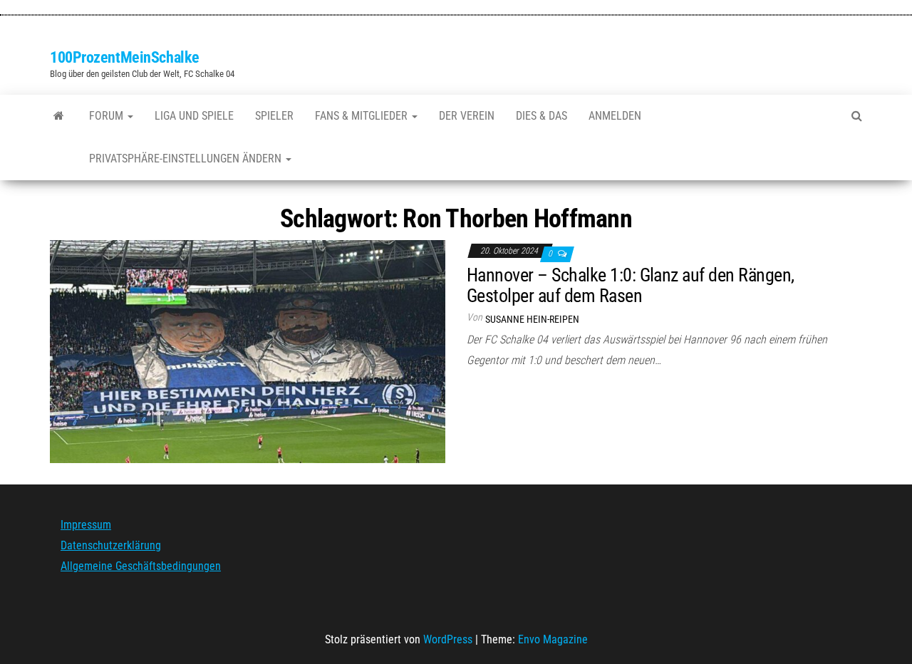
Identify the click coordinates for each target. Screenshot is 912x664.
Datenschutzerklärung (111, 545)
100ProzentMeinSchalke (125, 57)
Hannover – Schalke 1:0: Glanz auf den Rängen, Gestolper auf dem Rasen (630, 285)
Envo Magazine (553, 639)
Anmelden (615, 116)
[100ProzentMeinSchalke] (58, 116)
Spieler (274, 116)
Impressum (86, 524)
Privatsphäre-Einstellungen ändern (186, 158)
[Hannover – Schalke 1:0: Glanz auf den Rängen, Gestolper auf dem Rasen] (247, 351)
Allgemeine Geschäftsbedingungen (141, 566)
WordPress (447, 639)
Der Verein (466, 116)
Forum (107, 116)
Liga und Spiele (194, 116)
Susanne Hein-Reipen (532, 319)
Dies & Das (541, 116)
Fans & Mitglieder (362, 116)
